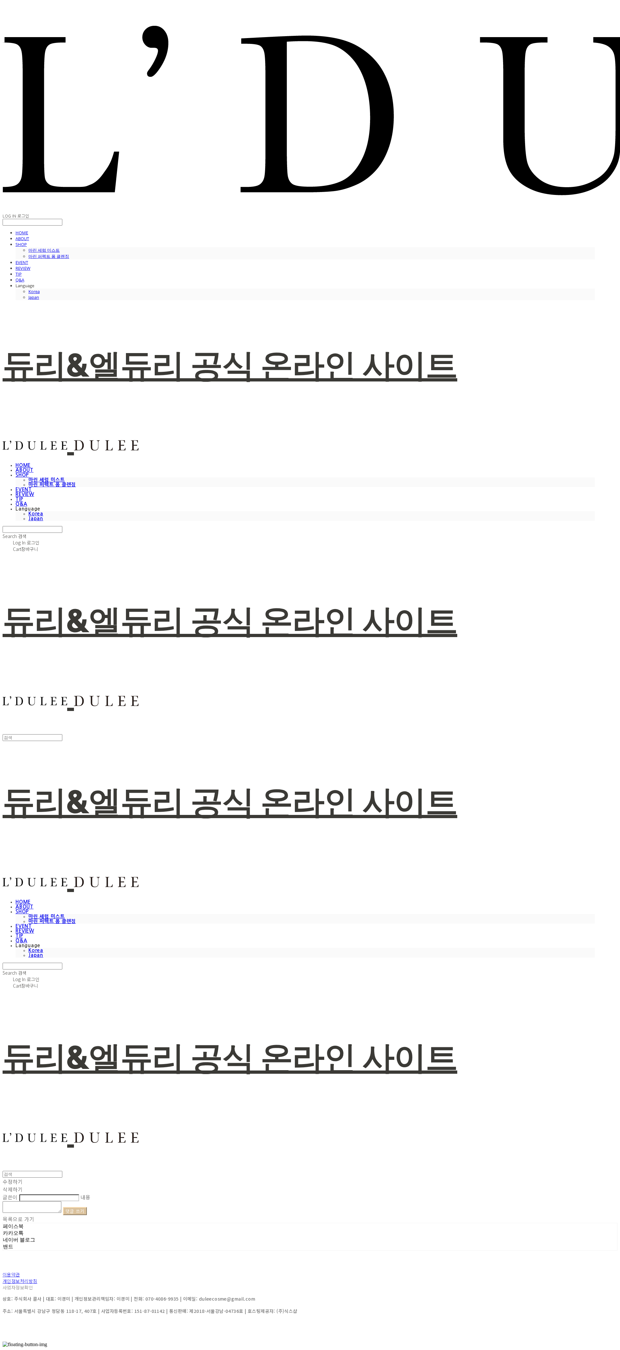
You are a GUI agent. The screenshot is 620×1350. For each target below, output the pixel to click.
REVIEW (23, 268)
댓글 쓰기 (75, 1211)
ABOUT (22, 238)
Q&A (20, 280)
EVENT (22, 262)
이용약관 (11, 1274)
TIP (19, 274)
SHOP (21, 244)
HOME (22, 233)
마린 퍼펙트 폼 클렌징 (48, 256)
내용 (85, 1197)
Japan (33, 297)
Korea (34, 291)
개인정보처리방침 (20, 1281)
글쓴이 (10, 1197)
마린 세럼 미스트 (44, 250)
